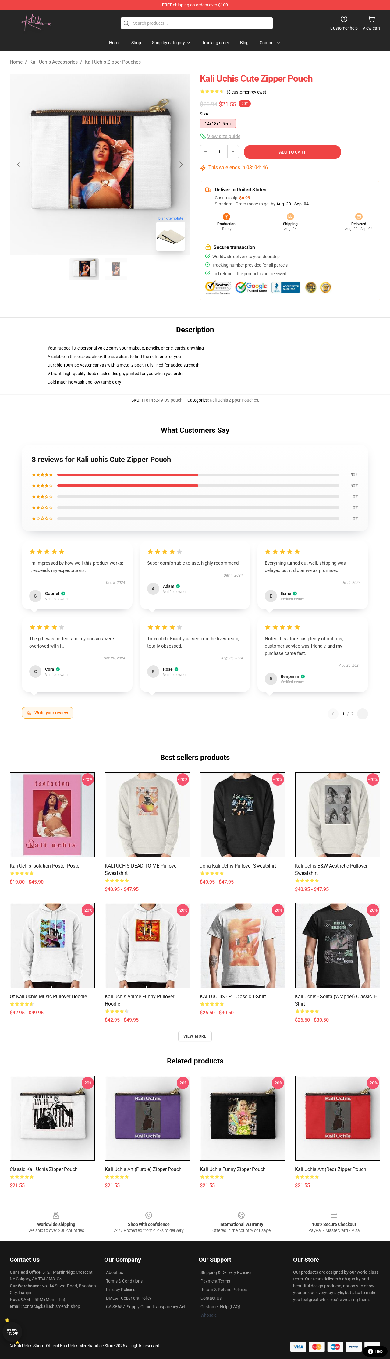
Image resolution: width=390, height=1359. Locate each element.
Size (204, 114)
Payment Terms (215, 1281)
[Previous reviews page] (333, 713)
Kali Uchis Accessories (54, 62)
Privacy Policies (120, 1289)
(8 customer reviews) (246, 92)
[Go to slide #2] (115, 269)
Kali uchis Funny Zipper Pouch (233, 1169)
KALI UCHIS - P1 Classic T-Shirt (233, 996)
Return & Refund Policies (223, 1289)
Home (16, 62)
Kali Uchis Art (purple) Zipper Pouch (143, 1169)
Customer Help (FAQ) (220, 1306)
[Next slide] (180, 164)
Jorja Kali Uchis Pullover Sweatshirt (238, 866)
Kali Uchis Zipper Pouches (113, 62)
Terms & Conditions (124, 1281)
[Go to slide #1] (84, 269)
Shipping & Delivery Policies (225, 1272)
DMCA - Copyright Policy (129, 1298)
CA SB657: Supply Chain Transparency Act (146, 1306)
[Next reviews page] (362, 713)
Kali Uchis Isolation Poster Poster (45, 866)
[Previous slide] (19, 164)
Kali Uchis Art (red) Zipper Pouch (330, 1169)
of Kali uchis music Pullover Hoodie (48, 996)
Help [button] (379, 1351)
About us (114, 1272)
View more (195, 1036)
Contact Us (211, 1298)
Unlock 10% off (12, 1332)
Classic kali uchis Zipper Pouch (44, 1169)
